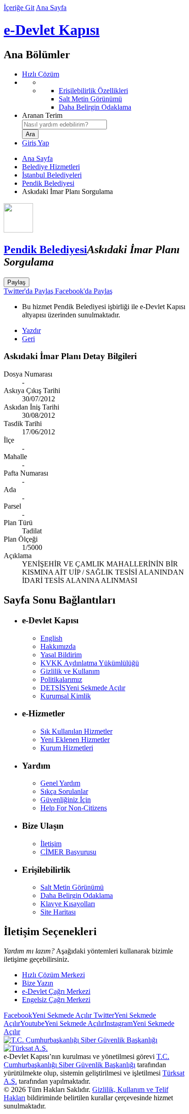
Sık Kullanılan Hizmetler (76, 731)
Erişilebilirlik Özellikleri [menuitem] (93, 90)
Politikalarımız (61, 679)
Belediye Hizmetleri (51, 167)
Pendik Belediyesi (48, 183)
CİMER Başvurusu (68, 852)
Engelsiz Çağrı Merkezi (56, 999)
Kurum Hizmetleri (66, 748)
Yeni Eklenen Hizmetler (75, 739)
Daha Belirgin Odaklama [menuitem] (95, 107)
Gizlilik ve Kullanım (70, 671)
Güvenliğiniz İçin (65, 800)
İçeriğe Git (19, 7)
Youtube (62, 1023)
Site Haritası (58, 912)
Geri (28, 339)
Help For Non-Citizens (73, 808)
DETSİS (82, 688)
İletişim (50, 844)
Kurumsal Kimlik (65, 696)
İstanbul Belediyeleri (52, 175)
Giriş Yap (35, 143)
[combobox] (64, 124)
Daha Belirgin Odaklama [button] (76, 895)
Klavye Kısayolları (67, 904)
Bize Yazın (37, 983)
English (51, 638)
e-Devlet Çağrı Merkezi (56, 991)
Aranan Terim (42, 115)
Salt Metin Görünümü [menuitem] (90, 99)
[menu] (103, 94)
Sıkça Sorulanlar (64, 791)
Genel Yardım (60, 783)
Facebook (48, 1015)
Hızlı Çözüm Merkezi (53, 975)
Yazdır (31, 330)
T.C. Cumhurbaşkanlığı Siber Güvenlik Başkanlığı (86, 1061)
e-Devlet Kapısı (52, 30)
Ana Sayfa (51, 7)
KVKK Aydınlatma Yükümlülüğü (89, 663)
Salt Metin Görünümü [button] (72, 887)
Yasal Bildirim (61, 655)
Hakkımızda (58, 646)
